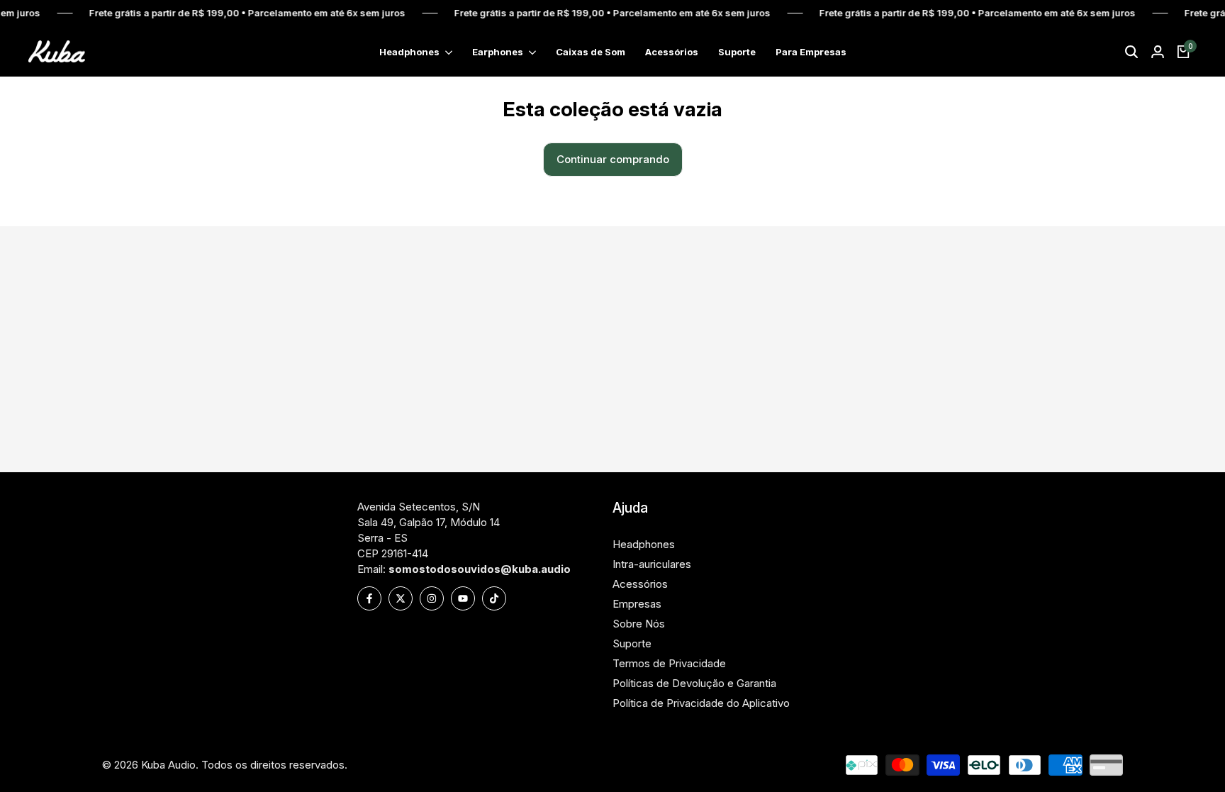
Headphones (643, 544)
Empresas (636, 603)
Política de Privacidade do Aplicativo (701, 703)
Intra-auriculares (651, 564)
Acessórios (640, 584)
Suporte (631, 643)
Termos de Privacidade (669, 663)
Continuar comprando (612, 159)
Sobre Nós (638, 623)
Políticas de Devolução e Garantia (694, 683)
